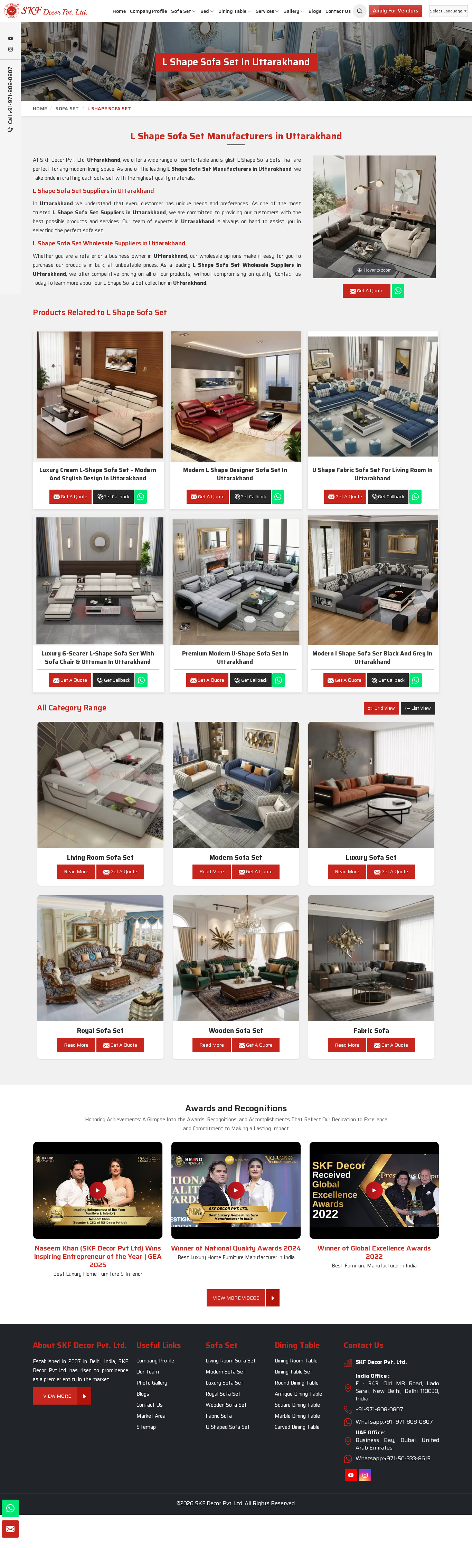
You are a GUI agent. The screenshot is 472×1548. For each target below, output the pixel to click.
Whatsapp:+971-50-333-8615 (393, 1458)
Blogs (315, 11)
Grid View (384, 708)
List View (420, 708)
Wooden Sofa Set (236, 1031)
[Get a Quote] (10, 1529)
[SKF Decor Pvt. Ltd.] (39, 10)
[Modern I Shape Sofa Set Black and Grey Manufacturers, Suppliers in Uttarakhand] (373, 580)
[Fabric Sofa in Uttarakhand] (371, 958)
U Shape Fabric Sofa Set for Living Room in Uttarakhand (372, 474)
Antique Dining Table (298, 1394)
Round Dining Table (297, 1383)
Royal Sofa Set (100, 1031)
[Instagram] (10, 49)
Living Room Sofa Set (100, 857)
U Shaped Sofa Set (228, 1427)
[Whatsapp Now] (398, 291)
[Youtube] (10, 39)
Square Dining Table (297, 1405)
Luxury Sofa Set (371, 857)
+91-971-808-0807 (379, 1409)
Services (265, 11)
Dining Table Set (293, 1372)
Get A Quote (73, 496)
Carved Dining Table (297, 1427)
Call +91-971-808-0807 (11, 96)
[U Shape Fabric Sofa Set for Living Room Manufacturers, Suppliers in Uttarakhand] (373, 396)
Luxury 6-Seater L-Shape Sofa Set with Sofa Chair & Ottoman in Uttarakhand (97, 657)
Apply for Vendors (395, 11)
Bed (204, 11)
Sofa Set (181, 11)
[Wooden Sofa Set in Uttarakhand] (236, 958)
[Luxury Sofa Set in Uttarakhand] (371, 785)
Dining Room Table (296, 1361)
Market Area (151, 1416)
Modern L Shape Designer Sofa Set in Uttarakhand (235, 474)
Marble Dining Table (297, 1416)
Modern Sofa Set (235, 857)
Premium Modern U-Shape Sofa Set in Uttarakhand (235, 657)
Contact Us (338, 11)
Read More (76, 871)
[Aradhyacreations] (360, 11)
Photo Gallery (151, 1383)
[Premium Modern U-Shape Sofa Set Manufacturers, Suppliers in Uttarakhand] (235, 580)
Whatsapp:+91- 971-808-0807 (394, 1421)
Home (119, 11)
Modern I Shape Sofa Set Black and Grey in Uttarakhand (372, 657)
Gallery (291, 11)
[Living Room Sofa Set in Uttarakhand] (100, 785)
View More (57, 1396)
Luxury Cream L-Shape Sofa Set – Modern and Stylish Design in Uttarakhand (97, 474)
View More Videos (236, 1298)
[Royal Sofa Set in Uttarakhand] (100, 958)
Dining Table (232, 11)
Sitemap (146, 1427)
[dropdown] (194, 11)
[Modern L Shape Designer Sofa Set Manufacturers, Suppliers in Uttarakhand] (235, 396)
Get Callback (116, 496)
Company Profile (148, 11)
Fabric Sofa (371, 1031)
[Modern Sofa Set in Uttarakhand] (236, 785)
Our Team (147, 1372)
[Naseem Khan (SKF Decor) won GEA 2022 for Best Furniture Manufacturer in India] (374, 1190)
